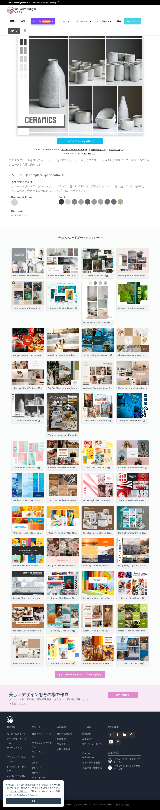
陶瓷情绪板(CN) (116, 149)
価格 (119, 21)
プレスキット (63, 744)
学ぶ (34, 757)
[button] (24, 21)
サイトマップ (38, 777)
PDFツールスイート (16, 733)
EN (85, 153)
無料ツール (37, 772)
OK (33, 801)
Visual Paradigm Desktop (45, 2)
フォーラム (37, 752)
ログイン (14, 30)
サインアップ (132, 21)
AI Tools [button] (41, 21)
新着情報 (61, 738)
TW (89, 153)
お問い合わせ (63, 749)
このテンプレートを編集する (80, 141)
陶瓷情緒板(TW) (98, 149)
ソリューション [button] (82, 21)
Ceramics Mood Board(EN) (74, 149)
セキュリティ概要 (91, 762)
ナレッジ (36, 767)
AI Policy (87, 738)
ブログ (35, 762)
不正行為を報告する (92, 767)
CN (93, 153)
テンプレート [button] (103, 21)
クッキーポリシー (19, 791)
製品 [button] (12, 21)
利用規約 (86, 733)
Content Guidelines (103, 804)
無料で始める (123, 694)
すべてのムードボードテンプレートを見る (80, 674)
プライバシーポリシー (82, 804)
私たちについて (64, 733)
